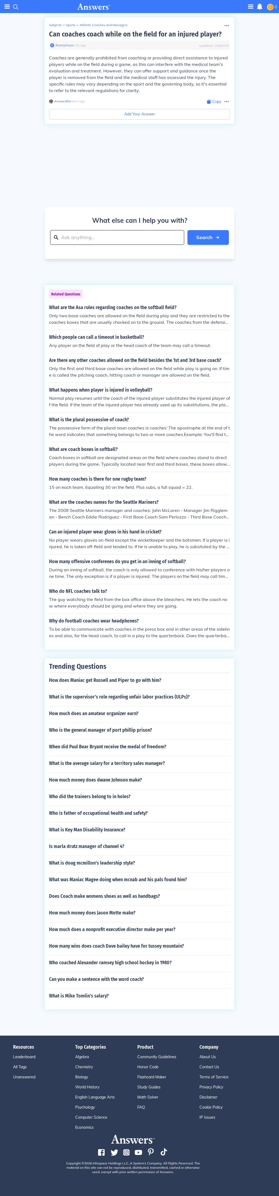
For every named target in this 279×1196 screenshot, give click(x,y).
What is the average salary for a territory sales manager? (107, 763)
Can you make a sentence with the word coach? (96, 979)
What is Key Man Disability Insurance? (87, 830)
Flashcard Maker (151, 1077)
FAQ (141, 1107)
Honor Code (148, 1066)
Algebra (82, 1056)
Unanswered (24, 1077)
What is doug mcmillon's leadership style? (92, 863)
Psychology (85, 1107)
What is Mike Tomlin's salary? (79, 996)
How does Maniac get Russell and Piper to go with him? (105, 680)
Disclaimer (208, 1097)
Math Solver (147, 1097)
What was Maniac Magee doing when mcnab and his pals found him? (118, 880)
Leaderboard (24, 1056)
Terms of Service (214, 1077)
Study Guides (148, 1087)
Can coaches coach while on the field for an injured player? (135, 34)
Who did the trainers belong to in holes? (90, 797)
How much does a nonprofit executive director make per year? (112, 929)
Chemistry (84, 1066)
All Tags (20, 1066)
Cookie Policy (211, 1107)
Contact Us (209, 1066)
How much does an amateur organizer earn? (93, 713)
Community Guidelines (156, 1056)
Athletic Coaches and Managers (104, 25)
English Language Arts (95, 1097)
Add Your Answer (139, 114)
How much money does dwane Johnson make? (95, 780)
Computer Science (91, 1117)
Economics (84, 1127)
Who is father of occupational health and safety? (98, 813)
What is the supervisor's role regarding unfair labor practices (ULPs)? (119, 697)
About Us (207, 1056)
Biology (81, 1077)
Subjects (55, 25)
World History (87, 1087)
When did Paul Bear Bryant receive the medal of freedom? (107, 747)
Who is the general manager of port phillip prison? (100, 730)
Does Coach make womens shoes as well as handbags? (104, 896)
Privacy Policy (211, 1087)
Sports (70, 25)
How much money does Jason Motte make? (92, 913)
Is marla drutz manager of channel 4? (86, 846)
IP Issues (207, 1117)
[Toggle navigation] (7, 6)
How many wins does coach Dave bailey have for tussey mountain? (116, 946)
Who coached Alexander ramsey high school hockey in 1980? (110, 963)
